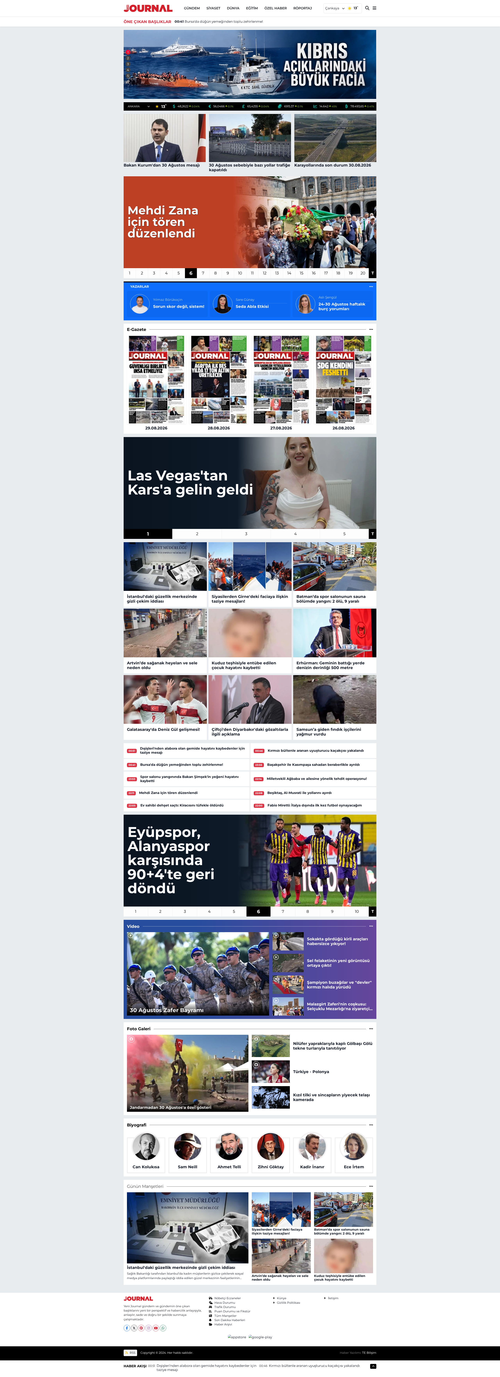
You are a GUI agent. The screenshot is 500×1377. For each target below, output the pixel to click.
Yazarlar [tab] (139, 286)
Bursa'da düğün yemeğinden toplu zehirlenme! (181, 765)
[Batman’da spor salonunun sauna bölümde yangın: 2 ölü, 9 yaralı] (334, 566)
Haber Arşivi (223, 1324)
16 (314, 273)
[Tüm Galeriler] (371, 1029)
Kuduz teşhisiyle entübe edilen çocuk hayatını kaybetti (244, 665)
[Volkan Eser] (222, 304)
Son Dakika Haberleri (229, 1320)
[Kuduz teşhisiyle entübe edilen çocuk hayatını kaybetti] (250, 633)
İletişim (333, 1298)
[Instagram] (148, 1328)
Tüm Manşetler (225, 1316)
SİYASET (213, 8)
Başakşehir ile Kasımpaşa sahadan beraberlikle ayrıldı (313, 765)
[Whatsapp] (163, 1328)
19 (351, 273)
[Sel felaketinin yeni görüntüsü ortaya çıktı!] (288, 963)
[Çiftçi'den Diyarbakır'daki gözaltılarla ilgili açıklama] (250, 699)
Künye (281, 1298)
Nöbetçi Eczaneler (227, 1298)
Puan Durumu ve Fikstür (232, 1311)
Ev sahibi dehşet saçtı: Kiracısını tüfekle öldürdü (182, 805)
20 (363, 273)
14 (289, 273)
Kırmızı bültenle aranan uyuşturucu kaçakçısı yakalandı (316, 751)
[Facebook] (127, 1328)
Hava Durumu (224, 1302)
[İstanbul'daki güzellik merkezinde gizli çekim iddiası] (165, 566)
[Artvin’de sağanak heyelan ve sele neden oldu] (165, 633)
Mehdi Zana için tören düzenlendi (168, 793)
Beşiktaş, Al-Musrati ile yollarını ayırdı (299, 793)
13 (277, 273)
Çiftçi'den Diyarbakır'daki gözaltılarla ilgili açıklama (250, 731)
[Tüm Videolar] (371, 926)
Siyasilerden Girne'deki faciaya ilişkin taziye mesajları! (250, 599)
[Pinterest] (141, 1328)
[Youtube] (156, 1328)
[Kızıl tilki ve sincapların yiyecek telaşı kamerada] (271, 1097)
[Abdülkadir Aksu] (305, 304)
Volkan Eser (245, 297)
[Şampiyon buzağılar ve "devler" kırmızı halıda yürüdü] (288, 984)
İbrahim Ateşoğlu (167, 297)
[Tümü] (371, 329)
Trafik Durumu (225, 1307)
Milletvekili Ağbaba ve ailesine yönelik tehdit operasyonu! (226, 21)
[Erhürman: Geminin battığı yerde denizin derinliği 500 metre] (334, 633)
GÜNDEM (192, 8)
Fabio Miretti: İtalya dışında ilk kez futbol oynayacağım (315, 805)
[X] (134, 1328)
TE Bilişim (369, 1353)
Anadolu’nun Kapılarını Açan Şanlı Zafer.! (259, 306)
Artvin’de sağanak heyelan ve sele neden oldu (162, 665)
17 (326, 273)
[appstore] (237, 1337)
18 (338, 273)
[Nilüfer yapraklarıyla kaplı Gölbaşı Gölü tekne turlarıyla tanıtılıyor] (271, 1045)
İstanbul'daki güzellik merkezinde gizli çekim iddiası (162, 599)
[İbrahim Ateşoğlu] (140, 304)
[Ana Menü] (372, 8)
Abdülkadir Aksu (332, 297)
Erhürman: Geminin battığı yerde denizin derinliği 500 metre (330, 665)
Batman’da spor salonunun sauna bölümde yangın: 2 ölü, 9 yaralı (331, 599)
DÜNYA (233, 8)
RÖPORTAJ (302, 8)
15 (301, 273)
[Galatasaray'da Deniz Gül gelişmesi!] (165, 699)
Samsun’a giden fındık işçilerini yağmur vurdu (328, 731)
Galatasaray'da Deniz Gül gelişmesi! (163, 729)
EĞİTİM (252, 8)
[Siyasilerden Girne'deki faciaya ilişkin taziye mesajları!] (250, 566)
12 (264, 273)
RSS (132, 1353)
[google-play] (260, 1337)
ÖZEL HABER (275, 8)
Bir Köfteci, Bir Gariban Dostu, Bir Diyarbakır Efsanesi (176, 306)
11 (252, 273)
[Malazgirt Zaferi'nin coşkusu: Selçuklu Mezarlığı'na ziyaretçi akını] (288, 1006)
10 (240, 273)
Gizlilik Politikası (288, 1302)
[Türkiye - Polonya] (271, 1071)
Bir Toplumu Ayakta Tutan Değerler (339, 306)
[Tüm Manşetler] (371, 1186)
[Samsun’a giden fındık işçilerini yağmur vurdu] (334, 699)
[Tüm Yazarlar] (371, 286)
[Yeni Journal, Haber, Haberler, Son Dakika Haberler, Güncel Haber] (148, 8)
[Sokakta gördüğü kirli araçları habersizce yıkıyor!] (288, 941)
